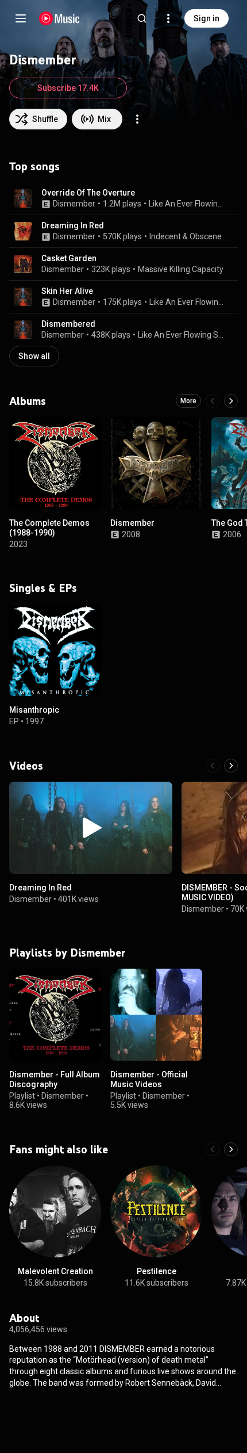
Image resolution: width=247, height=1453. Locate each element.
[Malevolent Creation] (55, 1211)
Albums (27, 401)
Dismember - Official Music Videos (149, 1079)
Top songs (34, 166)
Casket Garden (69, 258)
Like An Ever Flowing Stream (187, 203)
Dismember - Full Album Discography (54, 1079)
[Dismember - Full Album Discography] (55, 1015)
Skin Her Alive (67, 291)
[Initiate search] (142, 18)
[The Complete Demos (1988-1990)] (55, 463)
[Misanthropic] (55, 650)
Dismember (74, 203)
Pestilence (156, 1271)
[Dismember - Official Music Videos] (156, 1015)
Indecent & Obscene (185, 236)
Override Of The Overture (88, 192)
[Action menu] (137, 119)
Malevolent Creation (55, 1271)
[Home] (59, 18)
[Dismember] (156, 463)
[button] (23, 198)
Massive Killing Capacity (180, 269)
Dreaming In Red (72, 225)
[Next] (231, 401)
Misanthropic (34, 709)
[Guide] (21, 18)
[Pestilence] (156, 1211)
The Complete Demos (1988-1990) (49, 527)
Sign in (206, 18)
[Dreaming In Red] (90, 828)
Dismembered (68, 323)
